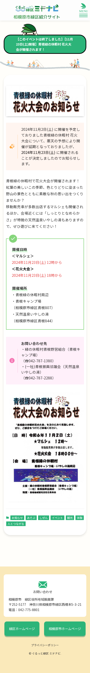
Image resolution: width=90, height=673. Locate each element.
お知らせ (17, 518)
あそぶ (31, 518)
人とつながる (16, 524)
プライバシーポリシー (45, 645)
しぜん (43, 518)
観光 (70, 518)
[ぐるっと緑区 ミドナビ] (37, 8)
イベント (57, 518)
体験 (79, 518)
